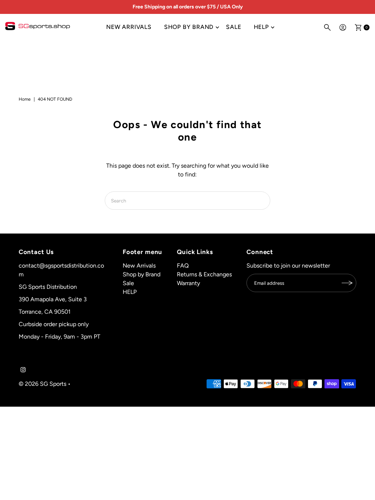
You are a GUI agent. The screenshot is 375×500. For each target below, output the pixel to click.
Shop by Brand (189, 26)
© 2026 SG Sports (42, 383)
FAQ (183, 265)
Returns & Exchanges (204, 274)
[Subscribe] (347, 283)
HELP (261, 26)
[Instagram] (23, 370)
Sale (233, 26)
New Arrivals (129, 26)
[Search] (327, 27)
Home (25, 99)
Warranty (188, 283)
